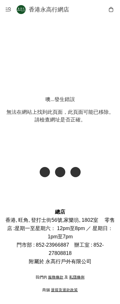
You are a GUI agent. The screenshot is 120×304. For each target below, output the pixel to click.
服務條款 (55, 277)
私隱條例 (76, 277)
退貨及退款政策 (64, 290)
